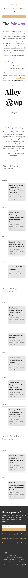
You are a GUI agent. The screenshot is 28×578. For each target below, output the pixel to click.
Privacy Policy (5, 559)
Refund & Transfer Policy (11, 561)
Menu (14, 16)
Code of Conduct (21, 559)
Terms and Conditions (12, 559)
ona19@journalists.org (18, 515)
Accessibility (19, 561)
